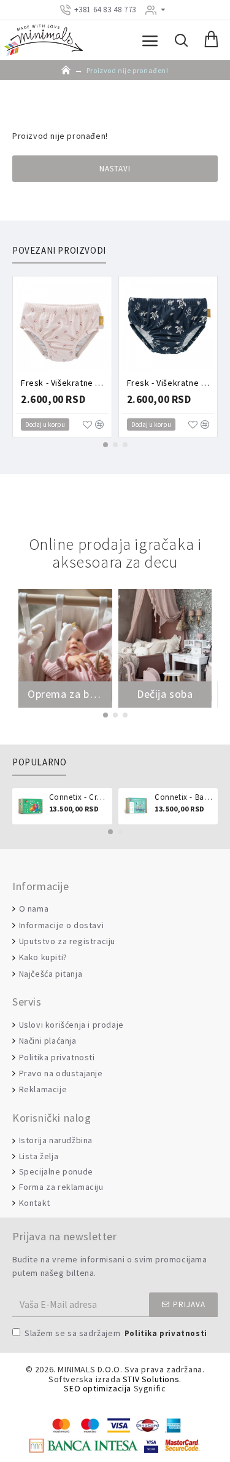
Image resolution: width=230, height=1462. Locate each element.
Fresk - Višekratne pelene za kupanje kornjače (171, 382)
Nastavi (115, 168)
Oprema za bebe (65, 694)
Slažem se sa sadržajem (116, 1333)
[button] (105, 444)
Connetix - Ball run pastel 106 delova (184, 797)
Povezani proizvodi (59, 250)
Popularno (39, 762)
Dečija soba (165, 694)
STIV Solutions (151, 1379)
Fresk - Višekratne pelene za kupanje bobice (65, 382)
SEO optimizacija (97, 1388)
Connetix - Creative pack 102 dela (78, 797)
